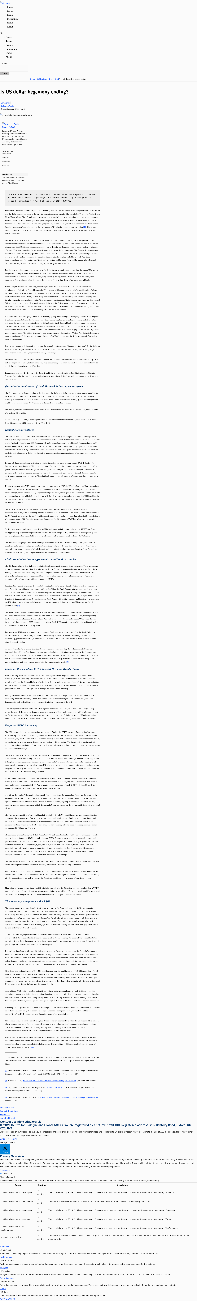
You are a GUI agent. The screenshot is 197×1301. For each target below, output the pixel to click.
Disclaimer (7, 174)
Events (10, 22)
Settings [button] (4, 1139)
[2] (18, 605)
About (10, 26)
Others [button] (3, 1288)
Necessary (7, 1173)
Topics (10, 10)
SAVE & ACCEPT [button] (7, 1299)
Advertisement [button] (7, 1278)
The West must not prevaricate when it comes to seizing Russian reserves (68, 1097)
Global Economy (7, 109)
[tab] (15, 174)
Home (10, 6)
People (10, 14)
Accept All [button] (12, 1139)
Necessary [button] (5, 1170)
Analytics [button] (4, 1267)
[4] (32, 1047)
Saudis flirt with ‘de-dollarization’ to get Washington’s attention (49, 1080)
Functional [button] (4, 1246)
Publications (12, 18)
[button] (34, 33)
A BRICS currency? (55, 1087)
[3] (67, 662)
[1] (84, 227)
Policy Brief (54, 79)
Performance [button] (6, 1257)
